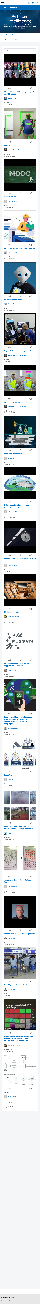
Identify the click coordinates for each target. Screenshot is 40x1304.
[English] (32, 2)
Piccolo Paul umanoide (13, 299)
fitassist (7, 145)
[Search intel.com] (37, 2)
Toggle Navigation (5, 7)
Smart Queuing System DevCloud (17, 985)
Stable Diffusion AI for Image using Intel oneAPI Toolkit (19, 93)
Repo (5, 39)
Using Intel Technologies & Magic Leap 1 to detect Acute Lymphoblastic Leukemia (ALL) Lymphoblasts (20, 1038)
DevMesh (13, 7)
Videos (15, 39)
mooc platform (10, 197)
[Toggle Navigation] (8, 2)
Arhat (6, 1092)
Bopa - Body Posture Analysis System (18, 351)
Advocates (15, 35)
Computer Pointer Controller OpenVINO (19, 934)
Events (35, 35)
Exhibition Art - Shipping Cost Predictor (19, 248)
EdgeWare (8, 775)
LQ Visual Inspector (12, 612)
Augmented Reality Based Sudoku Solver (17, 881)
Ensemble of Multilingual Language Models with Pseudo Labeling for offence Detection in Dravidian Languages (18, 720)
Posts (25, 35)
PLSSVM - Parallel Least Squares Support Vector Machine (17, 664)
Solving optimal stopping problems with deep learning (20, 560)
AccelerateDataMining (13, 454)
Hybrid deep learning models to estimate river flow (16, 506)
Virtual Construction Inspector (16, 402)
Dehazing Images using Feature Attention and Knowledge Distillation (18, 827)
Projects (5, 35)
